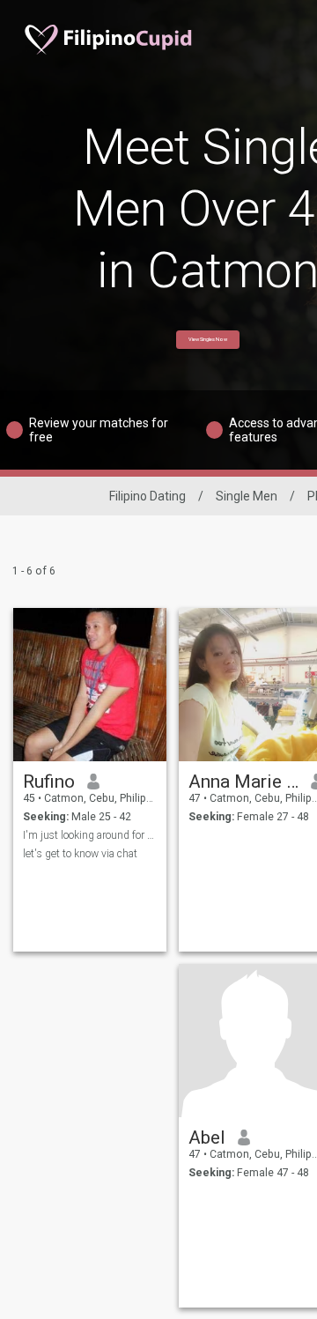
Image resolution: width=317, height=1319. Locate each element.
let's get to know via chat (80, 854)
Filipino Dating (147, 496)
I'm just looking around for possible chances (90, 835)
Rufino (49, 781)
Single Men (246, 496)
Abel (206, 1137)
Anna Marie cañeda (243, 781)
